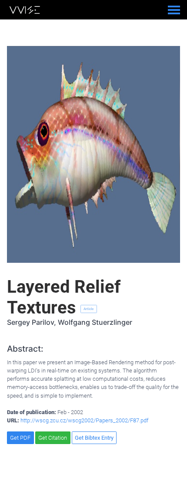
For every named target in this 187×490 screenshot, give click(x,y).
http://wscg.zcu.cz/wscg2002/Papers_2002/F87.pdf (84, 420)
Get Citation (52, 437)
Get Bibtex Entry (94, 437)
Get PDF (20, 437)
